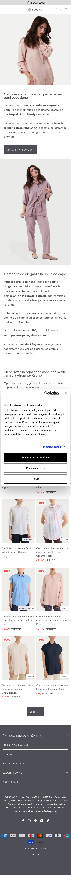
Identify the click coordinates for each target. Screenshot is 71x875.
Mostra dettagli (52, 446)
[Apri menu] (4, 9)
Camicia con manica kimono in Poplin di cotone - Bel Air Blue (18, 620)
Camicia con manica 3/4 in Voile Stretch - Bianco (17, 549)
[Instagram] (29, 820)
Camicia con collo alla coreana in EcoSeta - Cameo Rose (52, 620)
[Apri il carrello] (66, 10)
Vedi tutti (36, 711)
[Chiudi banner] (66, 393)
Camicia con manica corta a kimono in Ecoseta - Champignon (17, 688)
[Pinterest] (35, 820)
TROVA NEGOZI (37, 2)
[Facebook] (23, 820)
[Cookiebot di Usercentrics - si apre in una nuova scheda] (45, 393)
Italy (34, 854)
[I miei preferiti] (62, 10)
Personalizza (33, 468)
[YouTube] (41, 820)
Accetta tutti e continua (35, 457)
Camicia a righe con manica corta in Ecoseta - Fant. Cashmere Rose (52, 551)
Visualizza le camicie (20, 150)
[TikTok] (48, 820)
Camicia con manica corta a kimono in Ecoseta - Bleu (52, 686)
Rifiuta (35, 478)
